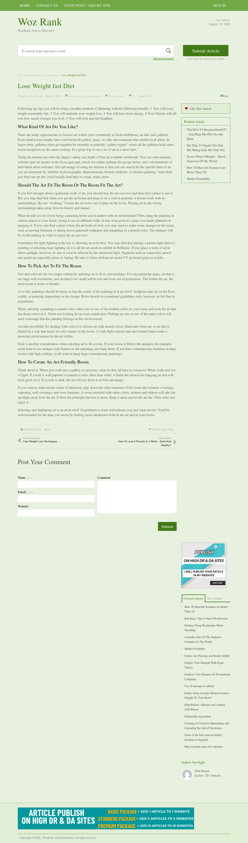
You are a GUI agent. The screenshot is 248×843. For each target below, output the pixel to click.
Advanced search (163, 58)
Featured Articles (193, 598)
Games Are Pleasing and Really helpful (207, 656)
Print (225, 96)
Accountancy (50, 75)
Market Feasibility (198, 179)
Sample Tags (159, 429)
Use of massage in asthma (199, 686)
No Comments (117, 96)
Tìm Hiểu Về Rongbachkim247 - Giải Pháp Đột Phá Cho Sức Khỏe (207, 134)
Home (25, 5)
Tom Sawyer (36, 96)
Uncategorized (93, 96)
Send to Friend (32, 429)
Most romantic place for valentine (203, 746)
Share (47, 429)
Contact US (47, 5)
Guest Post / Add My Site (87, 5)
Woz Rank (40, 21)
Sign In (219, 5)
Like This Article (201, 108)
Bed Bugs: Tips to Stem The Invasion (206, 618)
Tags (171, 429)
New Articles (215, 598)
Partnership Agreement (197, 716)
